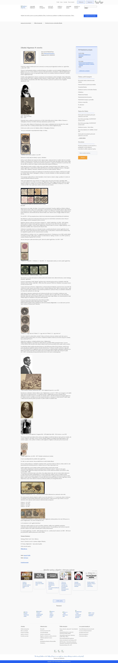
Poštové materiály (50, 7)
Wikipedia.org (24, 548)
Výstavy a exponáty (83, 102)
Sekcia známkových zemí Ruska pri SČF (68, 640)
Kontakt (65, 2)
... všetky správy (59, 601)
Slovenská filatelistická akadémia (67, 638)
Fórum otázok (71, 2)
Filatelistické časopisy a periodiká (85, 99)
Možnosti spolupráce (83, 634)
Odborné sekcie (68, 7)
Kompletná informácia (90, 15)
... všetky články (82, 138)
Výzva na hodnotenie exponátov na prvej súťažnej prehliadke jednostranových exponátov (64, 586)
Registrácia (90, 2)
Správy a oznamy (60, 7)
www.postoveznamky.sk (26, 23)
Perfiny (41, 639)
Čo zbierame (81, 104)
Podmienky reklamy (83, 636)
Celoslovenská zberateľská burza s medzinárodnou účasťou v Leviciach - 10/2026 (86, 64)
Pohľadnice (80, 92)
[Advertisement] (59, 34)
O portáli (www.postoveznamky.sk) (86, 629)
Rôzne (79, 107)
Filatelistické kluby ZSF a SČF (66, 645)
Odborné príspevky (32, 7)
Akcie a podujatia (42, 7)
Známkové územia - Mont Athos (85, 127)
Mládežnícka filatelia (83, 94)
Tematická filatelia (82, 87)
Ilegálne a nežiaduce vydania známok (48, 636)
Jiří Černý (26, 557)
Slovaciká (42, 629)
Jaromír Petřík (27, 555)
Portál (58, 2)
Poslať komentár (24, 562)
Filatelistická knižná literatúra (85, 97)
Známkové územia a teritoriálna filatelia (53, 23)
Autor (61, 2)
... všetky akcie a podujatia (84, 70)
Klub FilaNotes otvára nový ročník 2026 (39, 584)
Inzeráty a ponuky (77, 7)
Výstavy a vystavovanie (45, 634)
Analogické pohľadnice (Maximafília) (48, 641)
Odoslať (83, 157)
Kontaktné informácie (83, 632)
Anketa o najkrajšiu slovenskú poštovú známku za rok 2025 (26, 585)
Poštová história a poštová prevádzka (87, 84)
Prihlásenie (81, 2)
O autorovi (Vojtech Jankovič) (85, 630)
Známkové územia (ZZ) (45, 630)
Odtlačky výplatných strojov (46, 637)
